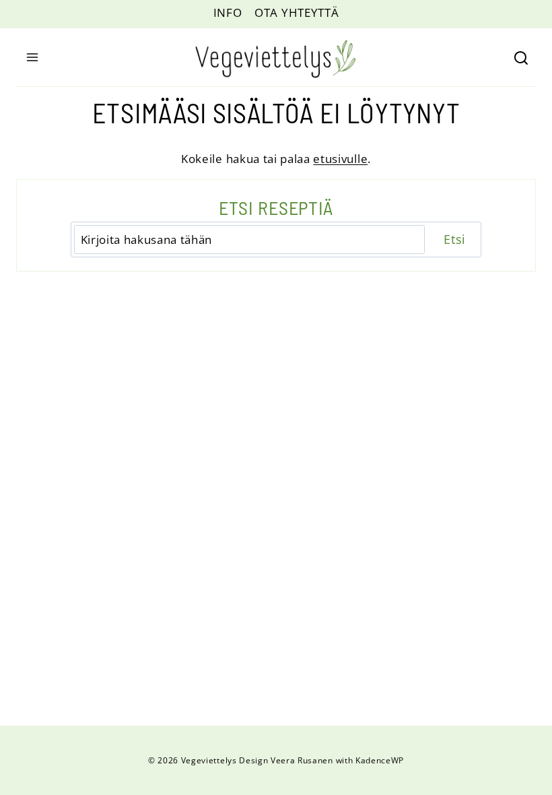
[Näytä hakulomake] (524, 57)
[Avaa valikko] (30, 57)
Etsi (455, 239)
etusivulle (340, 158)
